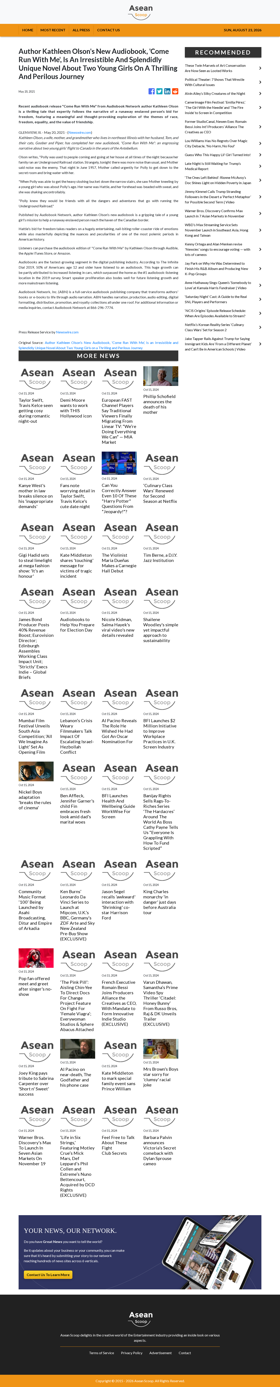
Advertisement (160, 1353)
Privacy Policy (131, 1353)
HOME (27, 30)
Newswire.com (79, 132)
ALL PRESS (81, 30)
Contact (185, 1353)
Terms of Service (101, 1353)
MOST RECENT (52, 30)
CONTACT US (108, 30)
